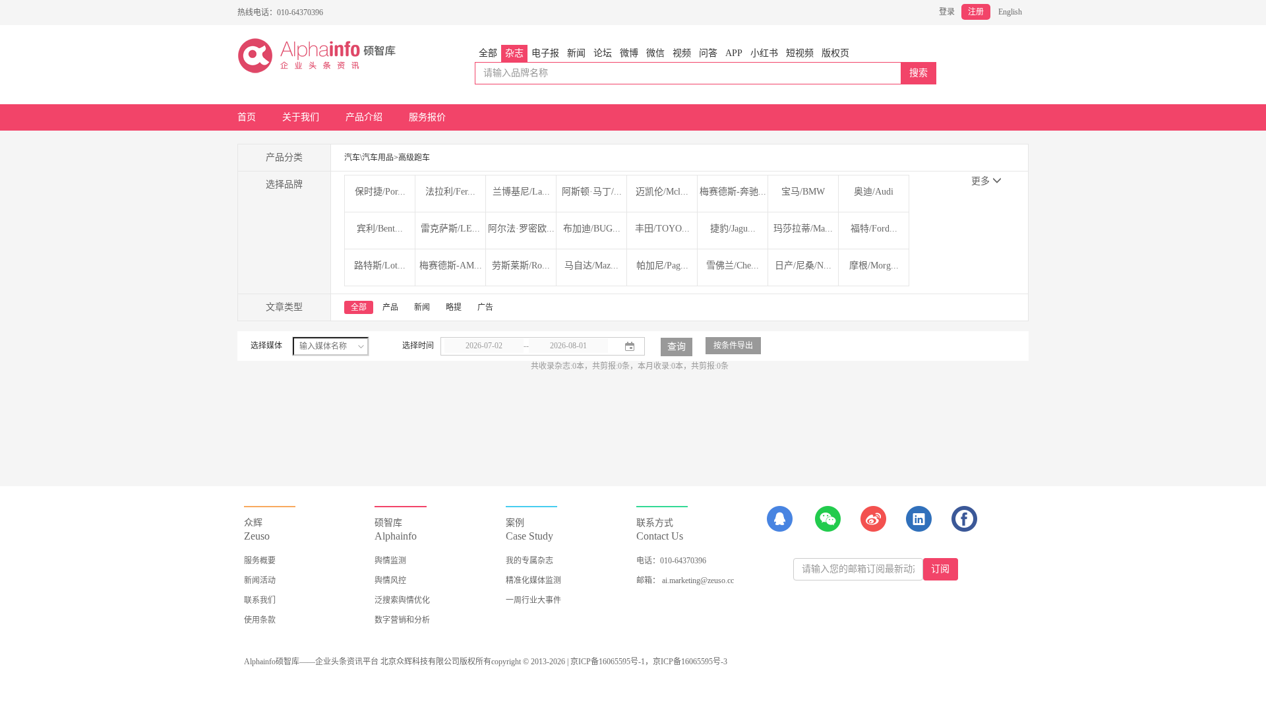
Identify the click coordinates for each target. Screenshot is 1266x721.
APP (733, 53)
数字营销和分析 (402, 620)
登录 (947, 11)
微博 (629, 53)
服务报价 (427, 117)
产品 (390, 307)
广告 (485, 307)
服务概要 (260, 560)
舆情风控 (390, 580)
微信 (655, 53)
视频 (682, 53)
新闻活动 (260, 580)
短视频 (800, 53)
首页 (246, 117)
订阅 (940, 569)
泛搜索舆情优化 (402, 600)
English (1010, 11)
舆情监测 (390, 560)
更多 (981, 181)
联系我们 (260, 600)
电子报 (545, 53)
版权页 (835, 53)
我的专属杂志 (529, 560)
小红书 (764, 53)
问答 (708, 53)
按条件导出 (733, 345)
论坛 (602, 53)
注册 (976, 11)
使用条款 (260, 620)
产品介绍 (364, 117)
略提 (454, 307)
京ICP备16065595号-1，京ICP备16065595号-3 (648, 661)
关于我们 (300, 117)
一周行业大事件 (533, 600)
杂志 (514, 53)
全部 (488, 53)
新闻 (576, 53)
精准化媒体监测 (533, 580)
